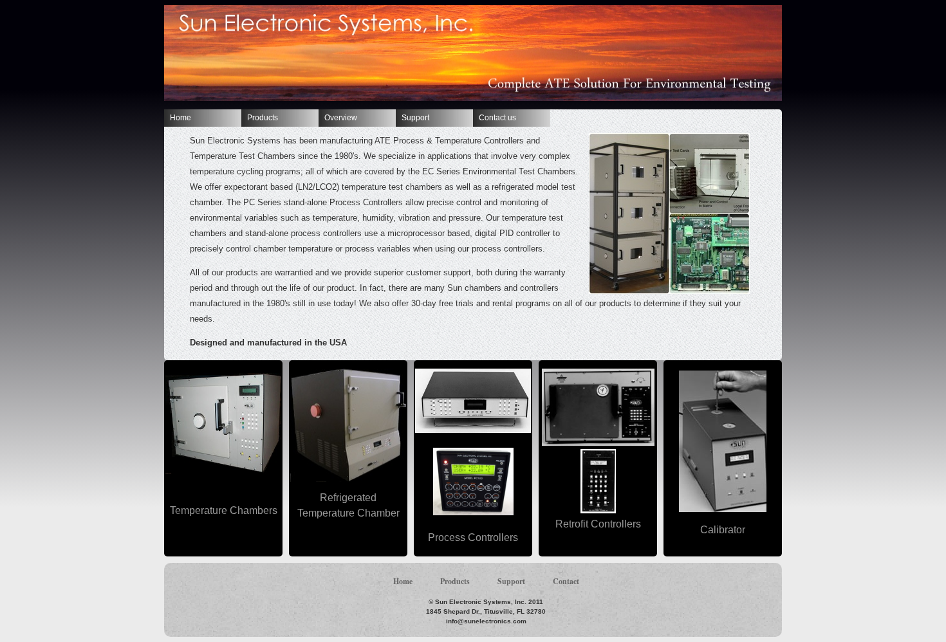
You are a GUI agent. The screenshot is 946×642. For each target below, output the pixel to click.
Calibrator (722, 529)
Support (415, 117)
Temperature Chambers (223, 510)
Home (180, 117)
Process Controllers (473, 537)
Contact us (497, 117)
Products (262, 117)
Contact (566, 581)
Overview (340, 117)
